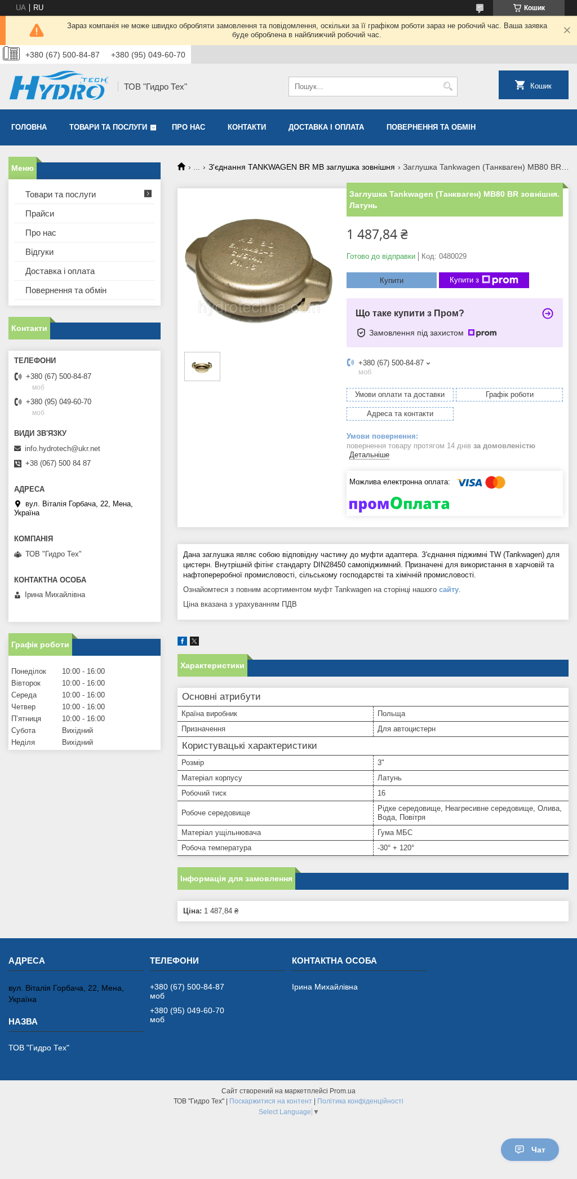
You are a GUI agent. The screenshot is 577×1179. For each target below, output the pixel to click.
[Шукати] (448, 86)
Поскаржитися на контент (270, 1101)
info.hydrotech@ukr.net (62, 448)
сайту (449, 589)
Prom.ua (343, 1091)
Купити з (464, 280)
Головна (29, 127)
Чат (538, 1149)
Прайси (39, 213)
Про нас (188, 127)
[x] (194, 643)
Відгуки (39, 252)
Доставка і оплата (326, 127)
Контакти (247, 127)
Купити (391, 280)
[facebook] (182, 643)
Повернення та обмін (431, 127)
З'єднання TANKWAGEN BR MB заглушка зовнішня (301, 166)
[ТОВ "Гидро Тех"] (59, 86)
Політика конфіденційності (360, 1101)
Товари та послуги (108, 127)
